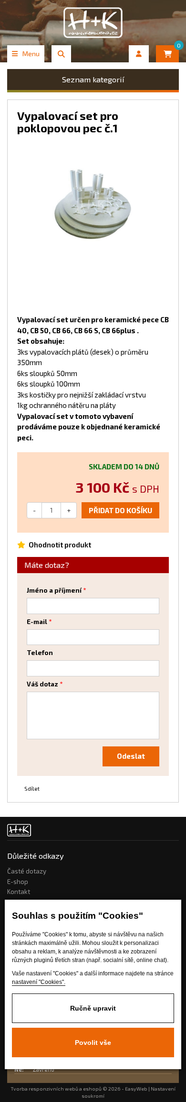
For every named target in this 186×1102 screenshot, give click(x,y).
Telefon (40, 652)
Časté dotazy (26, 871)
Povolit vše (93, 1042)
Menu (31, 54)
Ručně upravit (93, 1008)
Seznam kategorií (93, 79)
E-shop (17, 881)
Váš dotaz (42, 684)
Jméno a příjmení (54, 590)
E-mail (37, 621)
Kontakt (18, 891)
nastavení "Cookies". (38, 982)
